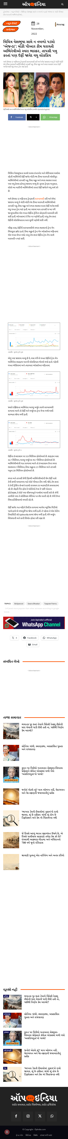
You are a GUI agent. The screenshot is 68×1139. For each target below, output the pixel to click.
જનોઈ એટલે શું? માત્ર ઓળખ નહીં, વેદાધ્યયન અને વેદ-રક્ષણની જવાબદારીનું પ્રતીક (43, 791)
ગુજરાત (6, 1032)
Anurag (60, 24)
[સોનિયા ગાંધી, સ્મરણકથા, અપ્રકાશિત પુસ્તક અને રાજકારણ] (11, 753)
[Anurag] (55, 24)
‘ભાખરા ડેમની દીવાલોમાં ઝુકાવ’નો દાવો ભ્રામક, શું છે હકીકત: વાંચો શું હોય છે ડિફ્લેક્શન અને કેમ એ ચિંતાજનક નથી (40, 815)
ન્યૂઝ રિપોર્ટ (15, 11)
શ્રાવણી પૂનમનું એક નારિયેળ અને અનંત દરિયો (43, 855)
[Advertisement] (34, 283)
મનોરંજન (10, 29)
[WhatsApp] (52, 1117)
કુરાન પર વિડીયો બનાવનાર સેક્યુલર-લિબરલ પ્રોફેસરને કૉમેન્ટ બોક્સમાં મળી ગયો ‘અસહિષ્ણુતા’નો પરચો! (42, 771)
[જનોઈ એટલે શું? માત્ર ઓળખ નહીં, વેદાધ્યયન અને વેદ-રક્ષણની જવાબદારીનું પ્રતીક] (11, 796)
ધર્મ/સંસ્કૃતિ (8, 1050)
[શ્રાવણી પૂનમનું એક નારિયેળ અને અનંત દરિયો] (11, 862)
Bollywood (18, 603)
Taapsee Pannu (50, 603)
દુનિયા (6, 996)
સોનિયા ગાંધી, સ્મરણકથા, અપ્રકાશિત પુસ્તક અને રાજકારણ (42, 748)
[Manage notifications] (6, 1132)
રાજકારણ (7, 1014)
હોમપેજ (6, 11)
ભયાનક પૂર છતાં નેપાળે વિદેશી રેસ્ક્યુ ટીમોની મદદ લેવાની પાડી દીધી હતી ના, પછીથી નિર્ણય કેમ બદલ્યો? (43, 727)
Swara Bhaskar (34, 603)
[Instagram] (28, 1117)
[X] (40, 1117)
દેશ (5, 1068)
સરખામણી (39, 199)
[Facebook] (16, 1117)
